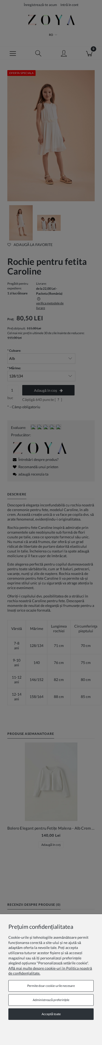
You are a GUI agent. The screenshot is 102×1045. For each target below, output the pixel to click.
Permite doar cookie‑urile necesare (51, 986)
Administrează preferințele (51, 1000)
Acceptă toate (51, 1014)
